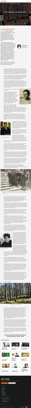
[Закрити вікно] (23, 197)
